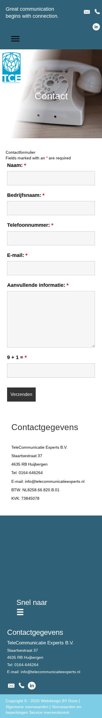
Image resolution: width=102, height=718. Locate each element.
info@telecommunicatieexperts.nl (54, 481)
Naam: (16, 165)
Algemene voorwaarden (27, 706)
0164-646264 (31, 472)
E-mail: (17, 255)
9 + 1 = (17, 357)
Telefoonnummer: (30, 225)
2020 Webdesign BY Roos (54, 701)
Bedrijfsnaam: (25, 195)
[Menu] (20, 612)
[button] (15, 39)
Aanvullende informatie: (38, 285)
